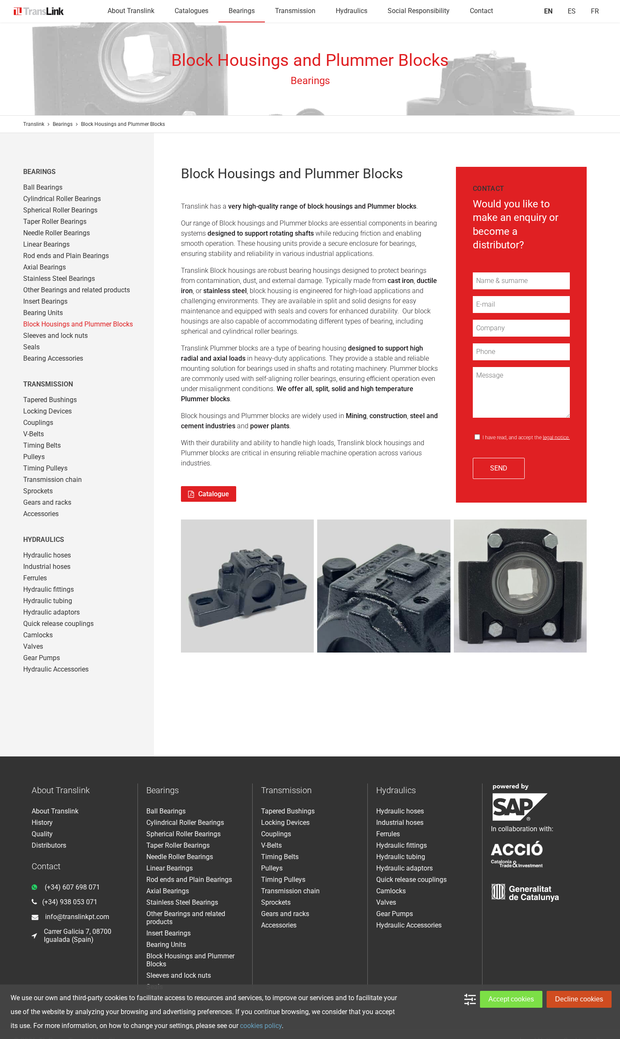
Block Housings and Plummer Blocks (78, 324)
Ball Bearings (42, 187)
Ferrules (35, 578)
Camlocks (38, 635)
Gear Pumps (41, 658)
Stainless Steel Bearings (59, 279)
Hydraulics (351, 11)
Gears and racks (47, 502)
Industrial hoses (46, 567)
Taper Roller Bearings (54, 222)
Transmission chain (52, 480)
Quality (42, 834)
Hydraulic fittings (48, 589)
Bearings (242, 11)
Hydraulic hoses (47, 555)
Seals (31, 347)
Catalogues (191, 11)
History (42, 823)
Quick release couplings (58, 624)
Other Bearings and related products (76, 290)
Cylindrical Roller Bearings (62, 199)
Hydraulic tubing (47, 601)
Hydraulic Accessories (56, 669)
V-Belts (33, 434)
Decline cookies (579, 999)
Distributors (49, 845)
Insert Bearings (45, 301)
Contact (481, 11)
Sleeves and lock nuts (55, 336)
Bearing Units (43, 313)
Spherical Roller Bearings (60, 210)
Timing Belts (42, 445)
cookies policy (261, 1026)
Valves (33, 646)
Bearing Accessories (53, 358)
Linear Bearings (46, 244)
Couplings (38, 423)
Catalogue (213, 494)
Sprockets (38, 491)
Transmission (295, 11)
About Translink (131, 11)
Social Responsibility (419, 11)
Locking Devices (47, 411)
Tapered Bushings (50, 400)
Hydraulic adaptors (51, 612)
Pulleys (34, 457)
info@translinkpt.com (77, 917)
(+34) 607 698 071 (72, 887)
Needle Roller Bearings (56, 233)
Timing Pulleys (45, 468)
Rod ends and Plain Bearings (66, 256)
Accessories (41, 514)
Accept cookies (511, 999)
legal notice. (556, 437)
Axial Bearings (44, 267)
